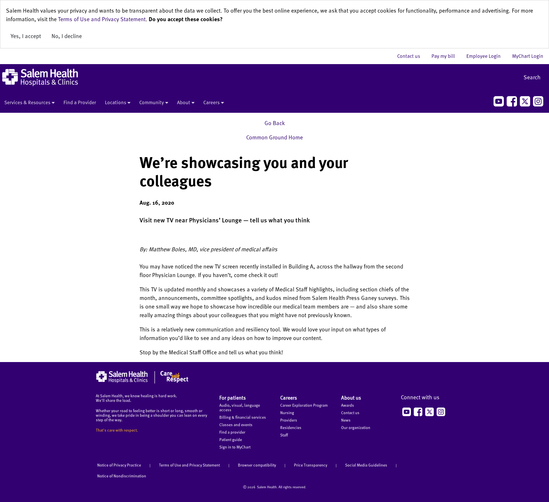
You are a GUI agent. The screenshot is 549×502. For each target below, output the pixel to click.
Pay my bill (446, 56)
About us (351, 397)
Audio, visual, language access (239, 407)
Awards (347, 405)
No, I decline (66, 35)
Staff (284, 435)
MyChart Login (527, 56)
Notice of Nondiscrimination (121, 476)
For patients (232, 397)
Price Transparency (310, 465)
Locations (115, 102)
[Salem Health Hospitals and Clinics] (40, 77)
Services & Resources (27, 102)
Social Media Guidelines (366, 465)
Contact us (411, 56)
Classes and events (235, 425)
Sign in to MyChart (234, 447)
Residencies (290, 427)
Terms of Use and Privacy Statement (102, 19)
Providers (288, 420)
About (183, 102)
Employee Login (486, 56)
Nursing (287, 413)
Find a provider (232, 432)
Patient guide (230, 439)
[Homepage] (142, 382)
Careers (211, 102)
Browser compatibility (257, 465)
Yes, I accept (26, 35)
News (346, 420)
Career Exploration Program (304, 405)
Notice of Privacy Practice (119, 465)
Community (151, 102)
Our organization (355, 427)
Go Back (274, 122)
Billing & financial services (242, 417)
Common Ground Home (274, 137)
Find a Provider (79, 102)
